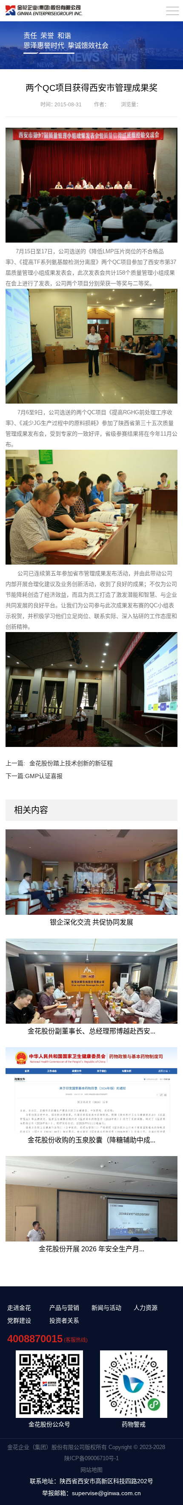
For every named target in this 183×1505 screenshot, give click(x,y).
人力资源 (145, 1307)
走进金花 (19, 1307)
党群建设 (19, 1320)
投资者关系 (64, 1320)
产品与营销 (64, 1307)
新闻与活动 (106, 1307)
